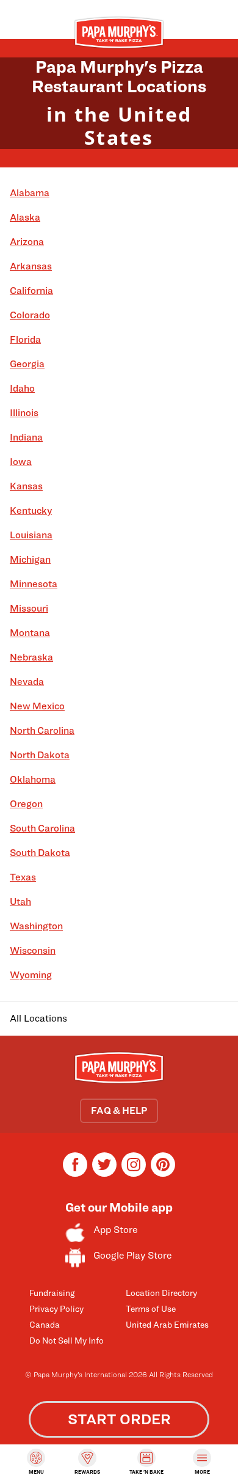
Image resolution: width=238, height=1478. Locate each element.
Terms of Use (151, 1308)
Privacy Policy (56, 1308)
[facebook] (75, 1173)
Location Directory (161, 1292)
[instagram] (133, 1173)
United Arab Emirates (167, 1324)
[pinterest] (163, 1173)
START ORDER (119, 1419)
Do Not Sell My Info (66, 1340)
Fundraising (51, 1292)
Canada (44, 1324)
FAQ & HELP (119, 1110)
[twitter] (104, 1173)
